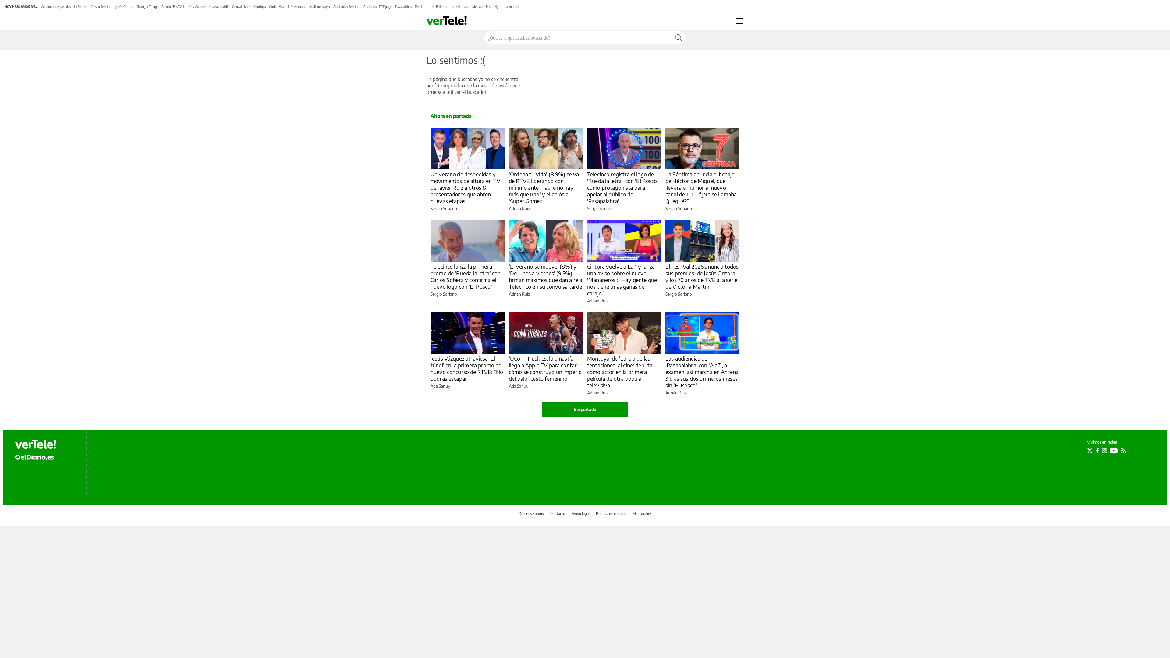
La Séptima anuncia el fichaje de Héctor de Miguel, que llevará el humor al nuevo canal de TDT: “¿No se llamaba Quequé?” (701, 187)
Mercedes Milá (481, 7)
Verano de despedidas (56, 7)
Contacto (557, 513)
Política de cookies (611, 513)
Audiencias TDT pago (377, 7)
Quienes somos (531, 513)
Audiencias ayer (319, 7)
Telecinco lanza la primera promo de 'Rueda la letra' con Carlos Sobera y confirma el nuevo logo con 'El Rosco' (466, 276)
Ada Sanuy (440, 386)
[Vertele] (35, 444)
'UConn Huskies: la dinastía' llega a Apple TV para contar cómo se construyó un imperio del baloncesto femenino (545, 368)
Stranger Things (147, 7)
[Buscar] (679, 37)
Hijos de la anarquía (507, 7)
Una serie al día (219, 7)
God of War (277, 7)
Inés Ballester (439, 7)
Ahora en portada (451, 116)
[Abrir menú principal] (739, 21)
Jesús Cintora (124, 7)
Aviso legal (581, 513)
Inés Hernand (297, 7)
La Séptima (81, 7)
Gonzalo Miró (241, 7)
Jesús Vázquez (196, 7)
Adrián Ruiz (519, 208)
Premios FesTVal (172, 7)
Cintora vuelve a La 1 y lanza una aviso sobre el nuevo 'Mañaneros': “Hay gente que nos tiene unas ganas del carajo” (622, 280)
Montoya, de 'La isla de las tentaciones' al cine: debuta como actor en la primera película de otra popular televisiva (619, 372)
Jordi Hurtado (460, 7)
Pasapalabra (403, 7)
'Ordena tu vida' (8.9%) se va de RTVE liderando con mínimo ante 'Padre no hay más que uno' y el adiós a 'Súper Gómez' (544, 187)
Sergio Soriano (444, 208)
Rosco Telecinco (101, 7)
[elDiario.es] (34, 457)
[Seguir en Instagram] (1104, 450)
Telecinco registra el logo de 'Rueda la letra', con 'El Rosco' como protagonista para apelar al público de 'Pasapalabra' (622, 187)
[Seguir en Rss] (1123, 450)
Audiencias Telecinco (346, 7)
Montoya (260, 7)
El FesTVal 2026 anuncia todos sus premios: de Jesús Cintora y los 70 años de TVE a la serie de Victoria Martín (702, 276)
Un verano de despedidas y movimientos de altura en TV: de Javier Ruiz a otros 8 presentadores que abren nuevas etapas (466, 187)
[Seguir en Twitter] (1090, 450)
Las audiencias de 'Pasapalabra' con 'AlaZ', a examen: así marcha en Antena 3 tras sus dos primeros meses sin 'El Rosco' (702, 372)
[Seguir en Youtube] (1114, 450)
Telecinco (421, 7)
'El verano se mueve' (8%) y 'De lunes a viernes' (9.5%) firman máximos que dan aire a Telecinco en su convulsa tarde (545, 276)
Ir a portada (585, 409)
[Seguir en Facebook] (1097, 450)
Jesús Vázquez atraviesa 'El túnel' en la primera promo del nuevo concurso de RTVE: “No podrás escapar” (467, 368)
